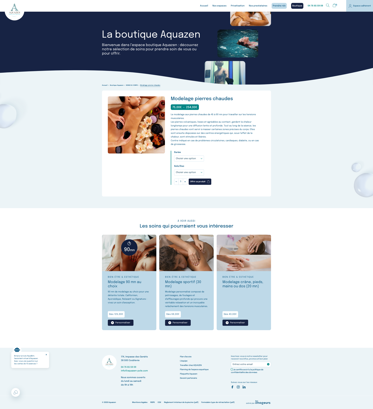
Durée (177, 152)
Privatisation (237, 6)
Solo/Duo (179, 166)
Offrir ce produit (197, 182)
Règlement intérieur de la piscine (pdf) (181, 402)
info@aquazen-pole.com (134, 371)
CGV (159, 402)
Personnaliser (122, 323)
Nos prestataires (258, 6)
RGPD (152, 402)
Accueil (204, 6)
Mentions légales (139, 402)
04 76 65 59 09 (315, 6)
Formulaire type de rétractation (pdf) (218, 402)
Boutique (297, 6)
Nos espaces (219, 6)
